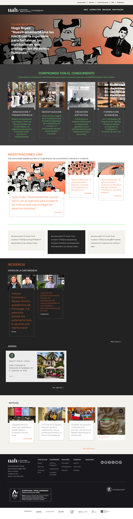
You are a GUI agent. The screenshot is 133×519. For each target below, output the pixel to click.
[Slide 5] (73, 62)
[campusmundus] (83, 515)
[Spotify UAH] (120, 465)
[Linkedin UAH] (102, 465)
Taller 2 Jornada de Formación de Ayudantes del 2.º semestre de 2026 (21, 371)
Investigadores (66, 470)
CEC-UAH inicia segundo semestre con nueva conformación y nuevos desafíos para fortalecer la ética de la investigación (51, 433)
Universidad (81, 2)
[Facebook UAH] (109, 465)
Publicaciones (54, 472)
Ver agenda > (58, 391)
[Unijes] (105, 515)
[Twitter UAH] (113, 465)
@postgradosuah (104, 440)
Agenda (76, 466)
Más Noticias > (89, 452)
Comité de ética (102, 2)
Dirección (65, 474)
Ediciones (41, 470)
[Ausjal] (39, 515)
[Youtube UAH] (117, 465)
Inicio (86, 10)
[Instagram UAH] (106, 465)
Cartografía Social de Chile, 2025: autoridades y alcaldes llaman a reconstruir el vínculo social (22, 433)
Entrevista (58, 212)
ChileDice (76, 474)
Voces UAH (77, 470)
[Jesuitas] (94, 515)
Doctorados (90, 463)
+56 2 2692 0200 (18, 480)
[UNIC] (61, 515)
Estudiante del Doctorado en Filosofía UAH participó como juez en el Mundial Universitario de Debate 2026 (81, 433)
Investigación (117, 10)
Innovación (106, 10)
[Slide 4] (69, 62)
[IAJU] (50, 515)
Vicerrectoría (95, 10)
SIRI (112, 2)
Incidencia (77, 463)
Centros (91, 2)
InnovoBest (65, 466)
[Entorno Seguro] (72, 515)
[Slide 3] (66, 62)
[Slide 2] (63, 62)
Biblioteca (120, 2)
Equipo (40, 466)
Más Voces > (116, 345)
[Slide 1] (60, 62)
